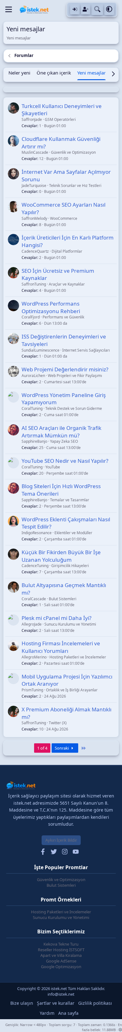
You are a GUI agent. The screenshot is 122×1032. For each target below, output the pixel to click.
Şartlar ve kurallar (55, 1003)
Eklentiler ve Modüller (73, 532)
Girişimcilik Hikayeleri (70, 565)
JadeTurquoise (34, 185)
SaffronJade (32, 119)
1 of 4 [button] (42, 748)
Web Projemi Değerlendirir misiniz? (65, 369)
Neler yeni (19, 73)
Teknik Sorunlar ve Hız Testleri (75, 185)
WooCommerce (63, 218)
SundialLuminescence (40, 350)
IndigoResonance (37, 532)
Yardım (47, 1013)
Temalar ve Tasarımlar (69, 500)
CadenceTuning (35, 565)
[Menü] (8, 9)
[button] (109, 9)
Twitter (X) (58, 722)
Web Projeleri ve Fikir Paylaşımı (75, 375)
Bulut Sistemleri (62, 598)
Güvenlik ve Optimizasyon (73, 152)
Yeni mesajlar (91, 73)
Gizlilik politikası (95, 1003)
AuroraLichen (33, 375)
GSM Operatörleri (60, 119)
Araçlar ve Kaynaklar (67, 284)
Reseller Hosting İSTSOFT (61, 949)
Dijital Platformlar (67, 251)
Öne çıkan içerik (54, 73)
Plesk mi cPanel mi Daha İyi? (56, 618)
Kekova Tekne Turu (61, 944)
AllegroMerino (34, 657)
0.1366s (109, 1024)
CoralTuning (32, 408)
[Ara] (97, 9)
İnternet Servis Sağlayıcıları (86, 350)
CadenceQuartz (35, 251)
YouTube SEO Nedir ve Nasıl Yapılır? (65, 460)
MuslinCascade (35, 152)
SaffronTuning (34, 284)
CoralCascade (34, 598)
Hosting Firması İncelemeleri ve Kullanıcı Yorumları (61, 647)
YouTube (52, 467)
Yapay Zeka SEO (64, 441)
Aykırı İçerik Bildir (61, 840)
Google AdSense (61, 961)
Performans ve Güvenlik (63, 317)
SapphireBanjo (34, 441)
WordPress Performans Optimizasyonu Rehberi (51, 307)
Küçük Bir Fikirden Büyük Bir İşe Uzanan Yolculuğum (61, 556)
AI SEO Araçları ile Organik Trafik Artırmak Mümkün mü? (61, 431)
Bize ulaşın (21, 1003)
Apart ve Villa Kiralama (61, 955)
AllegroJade (32, 624)
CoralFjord (31, 317)
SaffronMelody (34, 218)
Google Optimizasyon (61, 966)
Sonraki (62, 748)
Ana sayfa (68, 1013)
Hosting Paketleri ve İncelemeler (77, 657)
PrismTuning (32, 690)
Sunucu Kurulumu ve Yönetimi (70, 624)
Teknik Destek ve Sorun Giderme (73, 408)
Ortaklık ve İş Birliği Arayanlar (72, 690)
